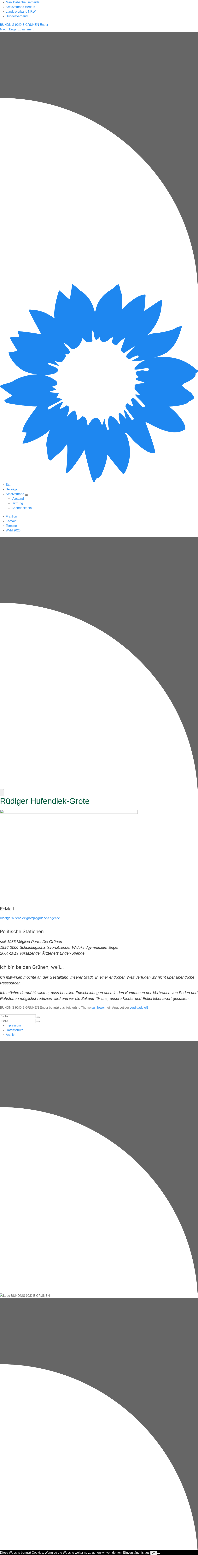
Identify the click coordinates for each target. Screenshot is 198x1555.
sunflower (98, 1007)
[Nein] (158, 1553)
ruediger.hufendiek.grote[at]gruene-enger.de (30, 918)
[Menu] (2, 792)
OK (153, 1552)
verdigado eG (139, 1007)
